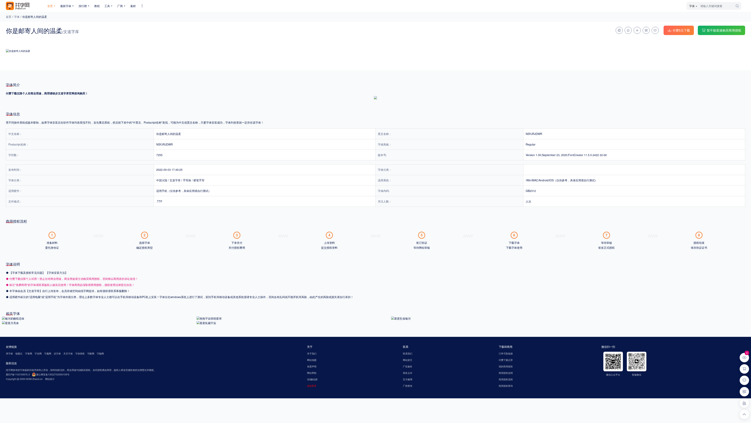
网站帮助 (311, 372)
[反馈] (655, 30)
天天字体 (68, 353)
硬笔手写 (198, 180)
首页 (8, 17)
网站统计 (50, 379)
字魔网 (47, 353)
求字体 (9, 353)
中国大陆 (161, 180)
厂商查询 (407, 385)
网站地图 (311, 360)
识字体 (57, 353)
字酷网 (90, 353)
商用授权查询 (506, 385)
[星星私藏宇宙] (206, 322)
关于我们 (311, 353)
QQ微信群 (312, 379)
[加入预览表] (637, 30)
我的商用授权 (506, 366)
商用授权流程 (506, 379)
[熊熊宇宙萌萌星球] (209, 318)
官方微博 (407, 379)
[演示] (646, 30)
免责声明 (311, 366)
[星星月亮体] (10, 322)
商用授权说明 (506, 372)
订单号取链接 (506, 353)
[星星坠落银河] (401, 318)
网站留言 (407, 360)
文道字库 (175, 180)
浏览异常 (311, 385)
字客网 (28, 353)
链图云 (18, 353)
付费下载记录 (506, 360)
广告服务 (407, 366)
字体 (17, 17)
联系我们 (407, 353)
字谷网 (38, 353)
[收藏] (628, 30)
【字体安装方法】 (57, 273)
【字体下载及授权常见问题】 (27, 273)
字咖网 (100, 353)
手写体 (187, 180)
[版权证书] (619, 30)
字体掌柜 (80, 353)
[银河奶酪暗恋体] (13, 318)
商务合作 (407, 372)
